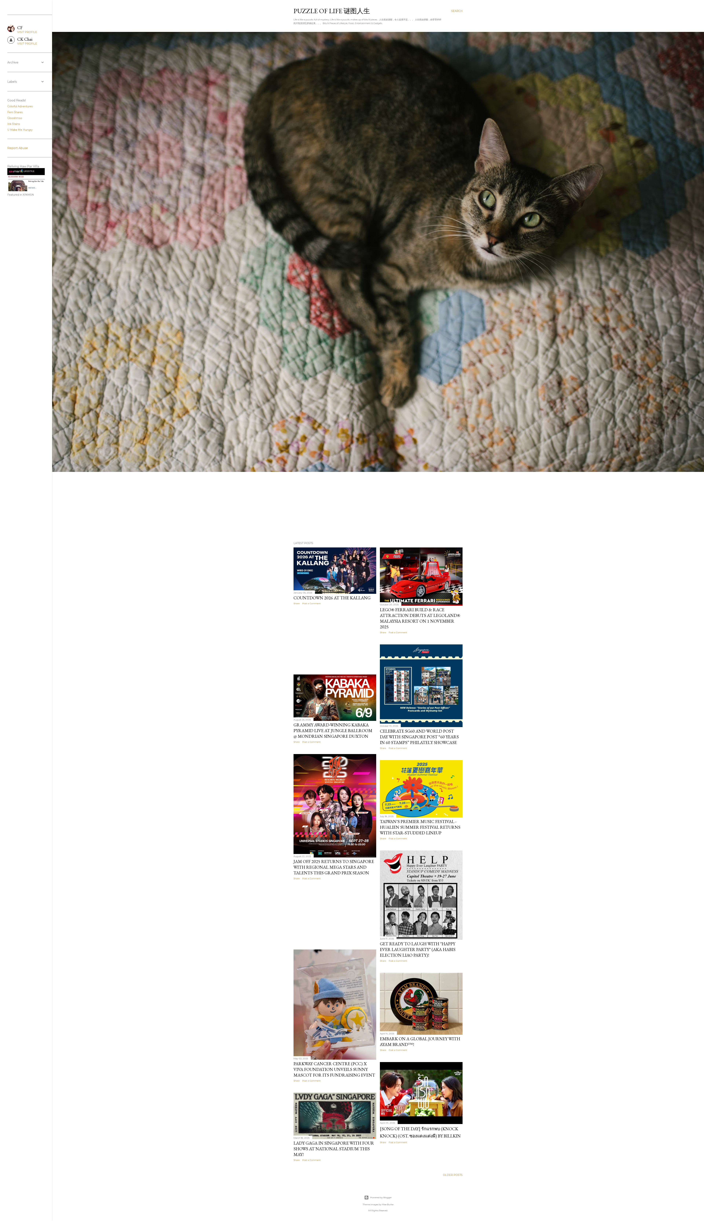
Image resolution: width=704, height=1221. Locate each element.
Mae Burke (387, 1204)
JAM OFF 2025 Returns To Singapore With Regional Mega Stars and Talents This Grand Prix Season (334, 867)
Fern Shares (15, 112)
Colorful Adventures (20, 106)
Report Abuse (17, 148)
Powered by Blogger (381, 1197)
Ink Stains (13, 124)
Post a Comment (311, 603)
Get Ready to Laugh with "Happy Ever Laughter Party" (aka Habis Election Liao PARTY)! (417, 949)
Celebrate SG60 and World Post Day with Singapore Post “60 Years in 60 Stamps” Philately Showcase (419, 736)
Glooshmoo (14, 118)
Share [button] (297, 603)
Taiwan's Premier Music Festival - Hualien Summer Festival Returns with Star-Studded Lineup (420, 827)
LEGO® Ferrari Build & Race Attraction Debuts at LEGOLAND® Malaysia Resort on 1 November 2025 (420, 618)
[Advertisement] (378, 506)
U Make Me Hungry (20, 129)
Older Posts (453, 1175)
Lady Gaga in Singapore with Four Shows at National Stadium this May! (334, 1148)
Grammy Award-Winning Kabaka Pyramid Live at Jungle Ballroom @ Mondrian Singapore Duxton (333, 730)
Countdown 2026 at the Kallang (332, 598)
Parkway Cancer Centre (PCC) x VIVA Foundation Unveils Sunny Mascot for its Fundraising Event (334, 1069)
